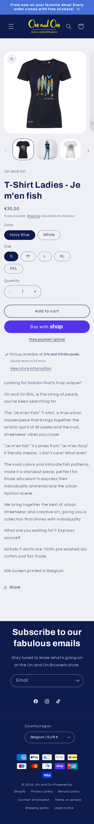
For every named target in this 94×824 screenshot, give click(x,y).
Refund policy (69, 791)
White (49, 235)
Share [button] (14, 587)
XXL (13, 268)
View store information (30, 369)
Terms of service (68, 799)
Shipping (33, 216)
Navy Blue (20, 235)
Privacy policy (42, 791)
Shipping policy (37, 808)
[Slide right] (88, 150)
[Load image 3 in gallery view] (70, 149)
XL (62, 256)
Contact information (34, 799)
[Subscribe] (77, 680)
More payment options (47, 339)
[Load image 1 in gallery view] (23, 149)
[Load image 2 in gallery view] (47, 149)
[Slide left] (5, 150)
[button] (11, 26)
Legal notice (64, 808)
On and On (44, 784)
